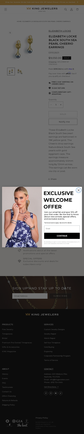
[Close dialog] (78, 190)
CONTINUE (62, 236)
